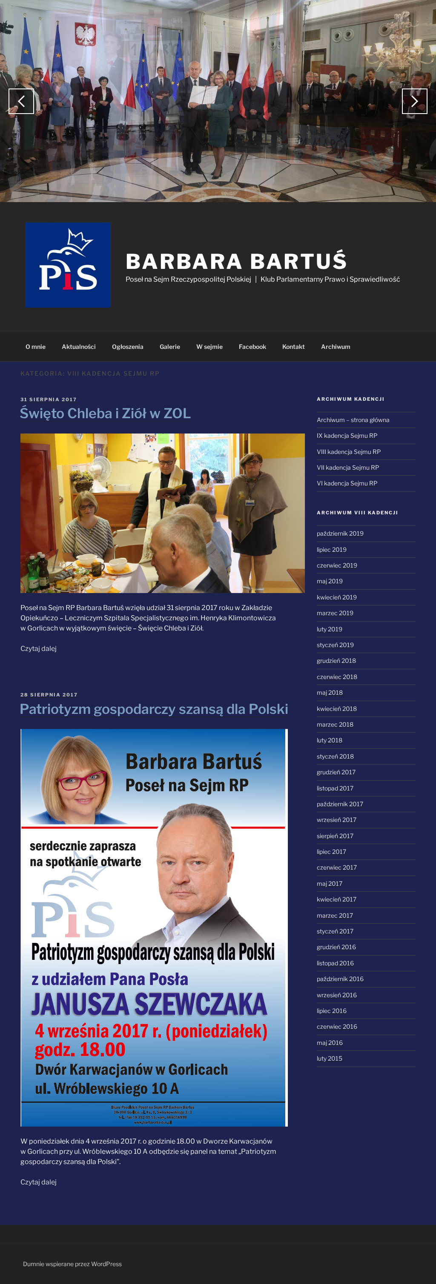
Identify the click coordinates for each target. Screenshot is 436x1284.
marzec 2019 (335, 612)
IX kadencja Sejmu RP (347, 435)
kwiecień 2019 (337, 597)
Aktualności (79, 346)
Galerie (170, 346)
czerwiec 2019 (337, 565)
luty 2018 (329, 740)
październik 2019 (340, 533)
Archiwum (335, 346)
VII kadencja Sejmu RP (348, 467)
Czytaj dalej (38, 649)
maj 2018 (330, 692)
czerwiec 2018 (337, 676)
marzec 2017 (335, 915)
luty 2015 (329, 1058)
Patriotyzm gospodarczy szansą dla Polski (154, 709)
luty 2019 (329, 629)
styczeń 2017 (335, 931)
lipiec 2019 (332, 549)
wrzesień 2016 (337, 995)
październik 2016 (340, 978)
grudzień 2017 (336, 772)
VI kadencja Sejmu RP (347, 483)
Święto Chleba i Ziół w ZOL (105, 413)
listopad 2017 (335, 788)
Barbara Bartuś (237, 261)
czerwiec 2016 (337, 1026)
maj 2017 (329, 883)
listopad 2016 (335, 963)
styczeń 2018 (335, 756)
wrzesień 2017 (336, 819)
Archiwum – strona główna (353, 419)
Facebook (252, 346)
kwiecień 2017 (336, 899)
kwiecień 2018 (337, 708)
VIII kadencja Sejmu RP (349, 451)
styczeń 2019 (335, 644)
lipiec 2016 (332, 1010)
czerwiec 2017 (337, 867)
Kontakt (293, 346)
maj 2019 (330, 581)
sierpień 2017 (335, 835)
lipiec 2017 (331, 851)
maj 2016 (330, 1042)
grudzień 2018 (336, 660)
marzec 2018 (335, 724)
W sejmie (209, 346)
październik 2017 (340, 803)
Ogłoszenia (127, 346)
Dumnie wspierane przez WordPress (72, 1263)
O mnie (36, 346)
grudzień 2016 (336, 946)
